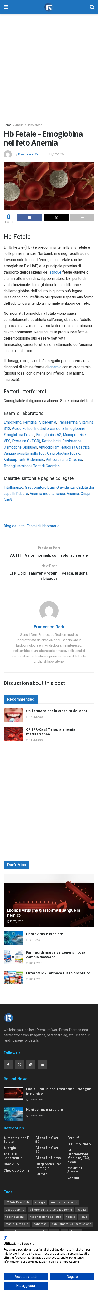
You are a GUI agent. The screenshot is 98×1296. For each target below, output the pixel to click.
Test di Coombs (46, 466)
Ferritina (30, 422)
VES (7, 441)
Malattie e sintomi (75, 1170)
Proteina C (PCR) (26, 441)
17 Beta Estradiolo (17, 1202)
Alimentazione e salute (16, 1140)
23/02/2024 (57, 154)
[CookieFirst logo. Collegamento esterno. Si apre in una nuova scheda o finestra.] (5, 1238)
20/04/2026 (35, 963)
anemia (55, 367)
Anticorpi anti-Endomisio (24, 459)
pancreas (40, 1224)
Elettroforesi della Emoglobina (59, 428)
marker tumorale (17, 1224)
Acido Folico (22, 428)
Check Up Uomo (48, 1158)
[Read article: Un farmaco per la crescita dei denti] (13, 715)
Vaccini (73, 1178)
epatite (82, 1209)
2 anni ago (35, 717)
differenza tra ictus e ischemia (50, 1209)
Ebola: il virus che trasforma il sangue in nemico (43, 913)
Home (7, 125)
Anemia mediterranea (47, 493)
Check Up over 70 (47, 1150)
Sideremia (47, 422)
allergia (40, 1202)
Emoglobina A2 (48, 434)
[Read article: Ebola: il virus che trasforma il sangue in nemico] (13, 1093)
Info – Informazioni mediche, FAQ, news (78, 1156)
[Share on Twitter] (56, 217)
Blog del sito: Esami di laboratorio (31, 526)
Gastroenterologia (40, 487)
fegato (70, 1216)
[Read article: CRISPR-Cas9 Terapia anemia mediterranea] (13, 734)
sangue (55, 272)
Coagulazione (14, 1209)
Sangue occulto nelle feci (24, 453)
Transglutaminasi (18, 466)
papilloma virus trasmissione (72, 1224)
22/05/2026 (16, 921)
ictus (83, 1216)
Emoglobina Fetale (19, 434)
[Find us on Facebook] (8, 1064)
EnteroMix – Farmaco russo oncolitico (58, 973)
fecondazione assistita (45, 1216)
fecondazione (15, 1216)
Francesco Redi (29, 154)
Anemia (73, 493)
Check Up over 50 (47, 1140)
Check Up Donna (16, 1170)
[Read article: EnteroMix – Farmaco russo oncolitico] (13, 977)
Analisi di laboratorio (28, 125)
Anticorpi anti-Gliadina (64, 459)
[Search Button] (92, 7)
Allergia (10, 1148)
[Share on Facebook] (29, 217)
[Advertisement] (49, 66)
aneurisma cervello (63, 1202)
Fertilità (73, 1138)
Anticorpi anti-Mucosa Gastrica (64, 447)
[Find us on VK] (42, 1064)
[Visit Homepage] (49, 7)
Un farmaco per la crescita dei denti (57, 710)
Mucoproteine (74, 434)
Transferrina (68, 422)
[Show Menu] (6, 7)
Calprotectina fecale (63, 453)
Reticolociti (51, 441)
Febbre (22, 493)
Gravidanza (65, 487)
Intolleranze (13, 487)
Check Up (11, 1164)
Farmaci (42, 1174)
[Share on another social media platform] (82, 217)
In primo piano (79, 1144)
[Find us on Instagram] (30, 1064)
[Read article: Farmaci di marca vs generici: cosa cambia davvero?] (13, 957)
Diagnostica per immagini (48, 1166)
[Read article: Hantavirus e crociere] (13, 938)
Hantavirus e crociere (44, 933)
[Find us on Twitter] (19, 1064)
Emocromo (12, 422)
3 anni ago (35, 740)
